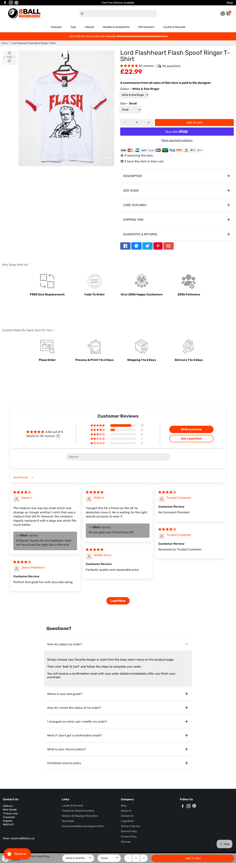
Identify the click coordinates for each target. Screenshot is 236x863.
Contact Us (127, 815)
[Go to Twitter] (147, 246)
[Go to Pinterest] (16, 3)
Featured (56, 27)
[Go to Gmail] (168, 246)
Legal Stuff (127, 820)
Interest (89, 27)
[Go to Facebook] (5, 3)
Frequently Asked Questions (78, 810)
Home (4, 43)
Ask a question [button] (191, 438)
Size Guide (68, 820)
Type (73, 27)
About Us (126, 810)
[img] (22, 492)
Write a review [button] (191, 429)
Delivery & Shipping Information (80, 815)
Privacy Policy (129, 836)
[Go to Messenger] (136, 246)
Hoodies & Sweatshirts (116, 27)
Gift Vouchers (146, 27)
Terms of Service (130, 826)
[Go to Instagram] (10, 3)
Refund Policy (129, 831)
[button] (129, 66)
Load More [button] (118, 600)
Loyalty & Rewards (174, 27)
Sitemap (125, 841)
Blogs (230, 2)
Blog (123, 805)
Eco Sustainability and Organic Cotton (83, 826)
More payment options (177, 140)
